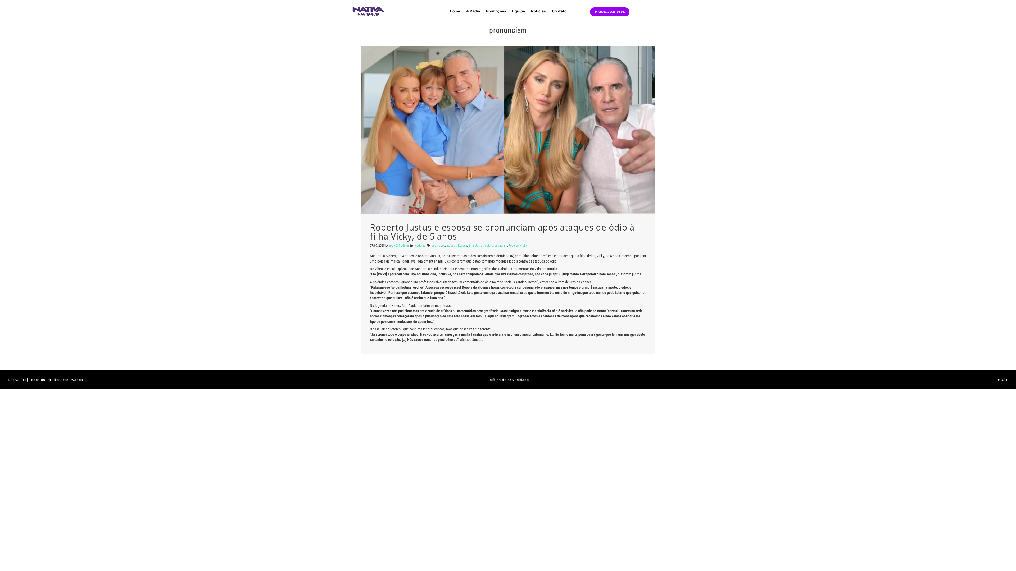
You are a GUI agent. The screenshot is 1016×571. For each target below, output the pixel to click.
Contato (559, 11)
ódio (488, 245)
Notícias (538, 11)
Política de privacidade (508, 380)
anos (435, 245)
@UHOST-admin (399, 245)
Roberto (514, 245)
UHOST (1001, 380)
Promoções (496, 11)
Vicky (523, 245)
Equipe (518, 11)
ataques (451, 245)
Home (455, 11)
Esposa (462, 245)
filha (471, 245)
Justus (479, 245)
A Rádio (473, 11)
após (442, 245)
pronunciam (499, 245)
